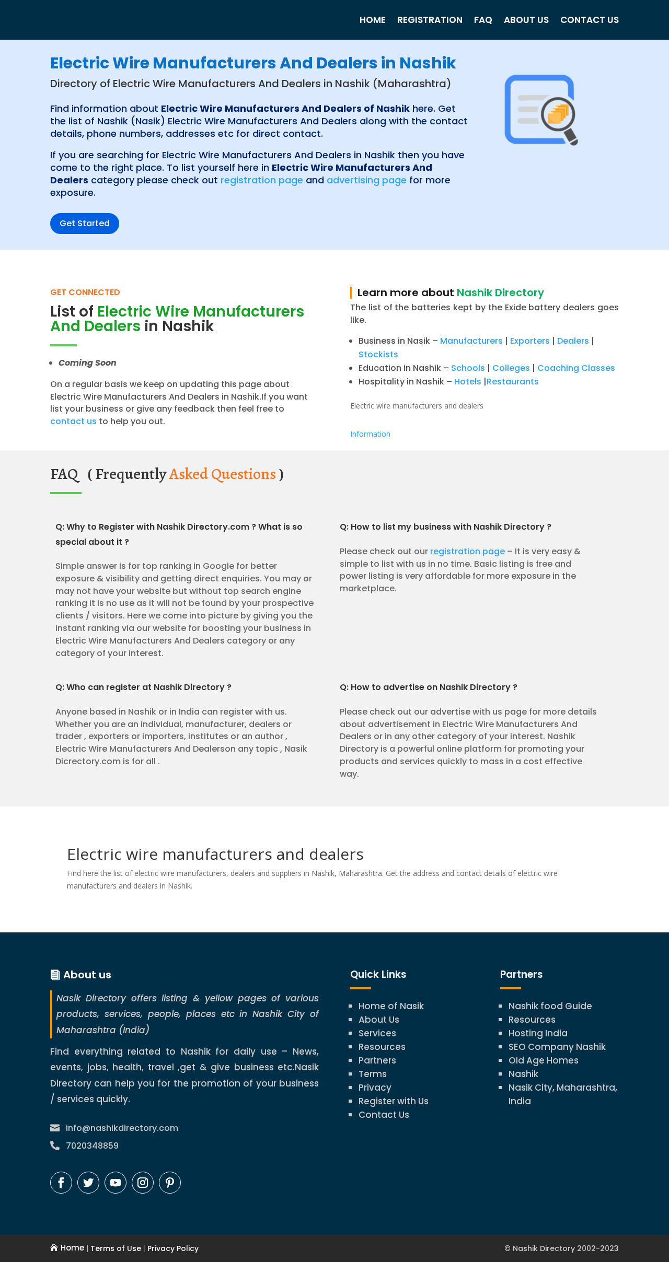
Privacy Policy (172, 1248)
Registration (430, 20)
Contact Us (589, 20)
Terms (373, 1074)
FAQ (483, 20)
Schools (468, 368)
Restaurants (513, 382)
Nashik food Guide (550, 1006)
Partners (377, 1060)
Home (373, 20)
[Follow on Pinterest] (170, 1183)
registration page (262, 179)
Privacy (375, 1087)
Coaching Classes (576, 368)
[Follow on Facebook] (61, 1183)
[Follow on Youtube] (115, 1183)
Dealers (573, 341)
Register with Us (394, 1101)
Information (370, 434)
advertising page (367, 179)
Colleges (511, 368)
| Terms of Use (112, 1248)
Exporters (530, 341)
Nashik (523, 1074)
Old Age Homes (544, 1060)
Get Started (85, 223)
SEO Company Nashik (557, 1047)
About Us (526, 20)
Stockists (378, 354)
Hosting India (538, 1033)
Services (377, 1033)
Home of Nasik (391, 1006)
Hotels (467, 382)
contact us (73, 421)
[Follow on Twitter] (88, 1183)
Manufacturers (471, 341)
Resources (382, 1047)
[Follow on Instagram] (143, 1183)
